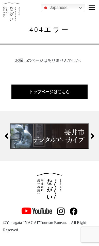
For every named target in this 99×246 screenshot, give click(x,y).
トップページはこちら (49, 92)
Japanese (58, 7)
